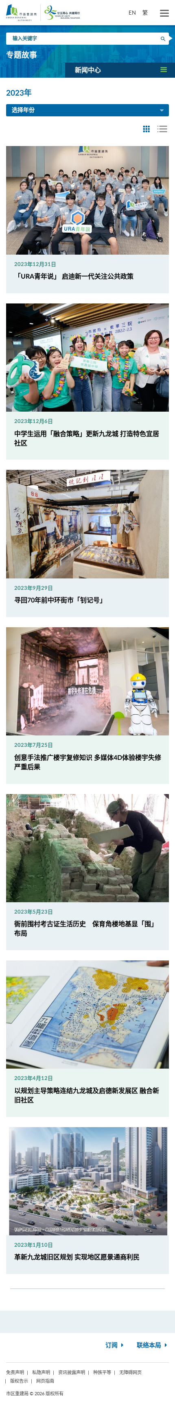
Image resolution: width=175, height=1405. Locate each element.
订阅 (112, 1345)
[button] (120, 70)
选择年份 (23, 110)
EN (132, 12)
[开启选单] (164, 13)
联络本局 (150, 1345)
